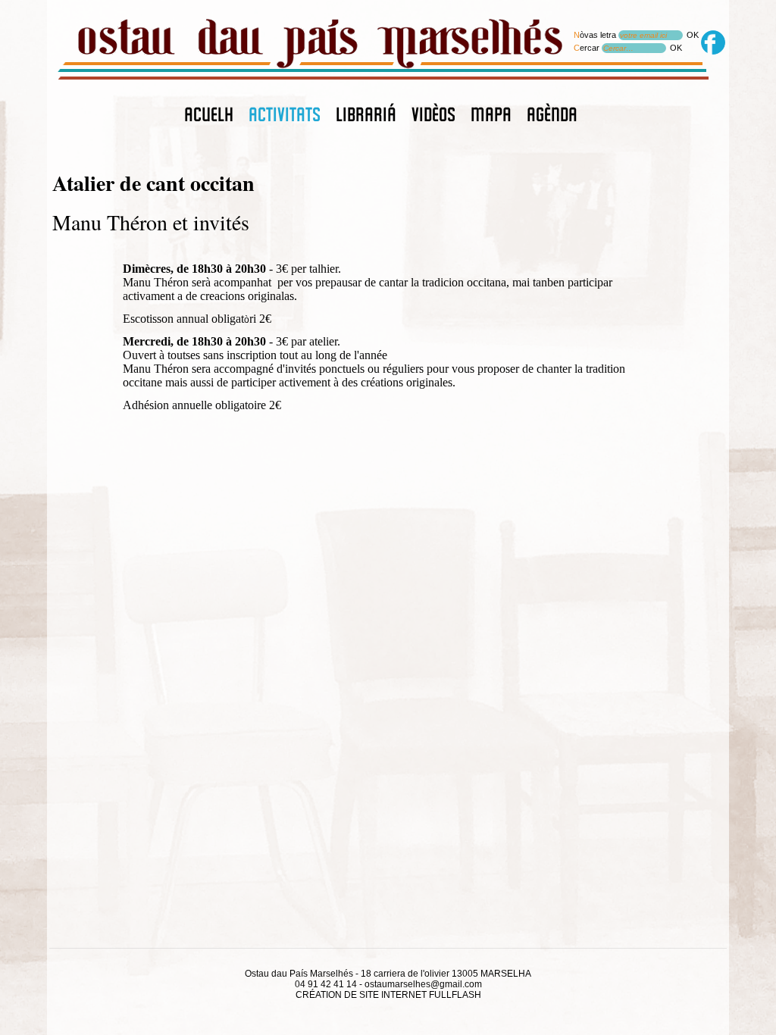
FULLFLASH (455, 995)
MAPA (491, 115)
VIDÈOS (433, 115)
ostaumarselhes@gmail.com (423, 984)
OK (693, 34)
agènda (552, 115)
